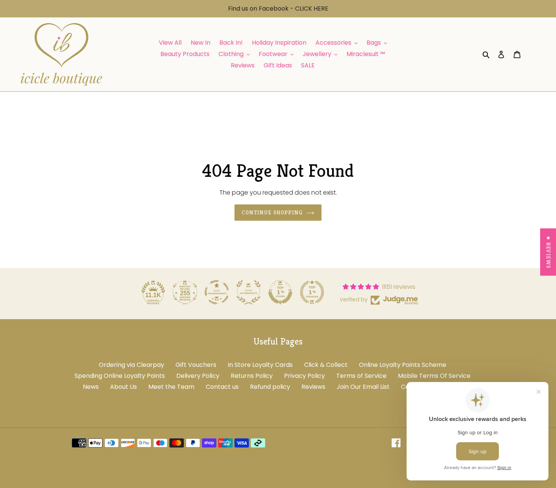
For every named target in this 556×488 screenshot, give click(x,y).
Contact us (222, 386)
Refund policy (270, 386)
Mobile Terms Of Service (434, 375)
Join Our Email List (363, 386)
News (91, 386)
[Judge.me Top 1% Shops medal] (280, 292)
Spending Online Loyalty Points (120, 375)
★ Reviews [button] (548, 251)
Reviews (313, 386)
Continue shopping (272, 212)
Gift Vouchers (195, 364)
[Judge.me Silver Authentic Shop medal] (248, 292)
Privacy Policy (304, 375)
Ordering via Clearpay (131, 364)
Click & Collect (326, 364)
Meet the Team (171, 386)
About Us (123, 386)
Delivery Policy (197, 375)
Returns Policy (252, 375)
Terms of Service (361, 375)
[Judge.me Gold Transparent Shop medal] (217, 292)
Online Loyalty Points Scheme (402, 364)
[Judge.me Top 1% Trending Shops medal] (312, 292)
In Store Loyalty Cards (260, 364)
